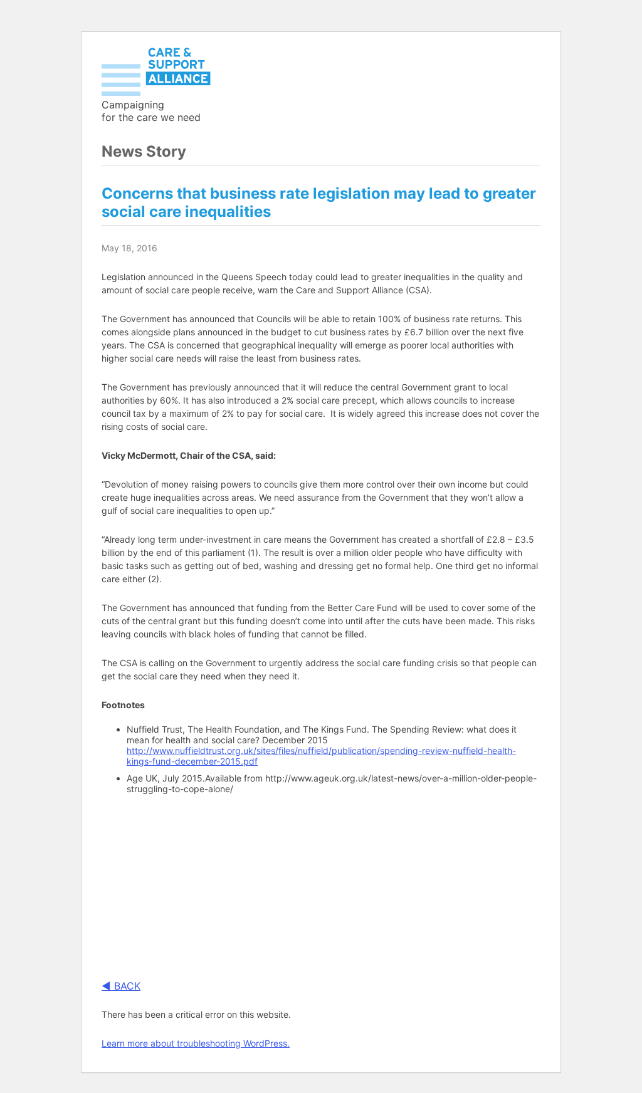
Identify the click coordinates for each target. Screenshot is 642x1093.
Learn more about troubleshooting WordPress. (196, 1043)
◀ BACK (121, 986)
